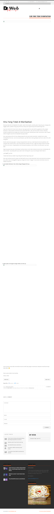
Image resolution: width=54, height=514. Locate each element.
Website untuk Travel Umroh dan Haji (15, 442)
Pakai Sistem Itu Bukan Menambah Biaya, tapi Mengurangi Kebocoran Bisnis (16, 439)
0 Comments (48, 386)
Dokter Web (9, 388)
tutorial (11, 386)
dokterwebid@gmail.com (42, 1)
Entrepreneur (31, 388)
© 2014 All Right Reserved (45, 511)
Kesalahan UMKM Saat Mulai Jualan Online (15, 448)
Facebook (12, 383)
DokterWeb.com (12, 511)
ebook (7, 386)
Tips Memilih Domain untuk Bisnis (14, 444)
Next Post (47, 379)
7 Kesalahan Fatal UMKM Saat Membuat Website (16, 452)
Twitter (17, 383)
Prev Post (6, 379)
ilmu (9, 386)
